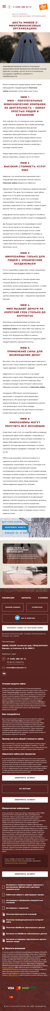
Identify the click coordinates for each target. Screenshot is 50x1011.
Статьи (6, 14)
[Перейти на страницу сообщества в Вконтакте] (4, 673)
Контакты (26, 598)
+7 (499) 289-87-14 (13, 975)
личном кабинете (8, 967)
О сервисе (43, 598)
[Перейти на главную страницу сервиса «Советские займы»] (43, 7)
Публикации (8, 598)
